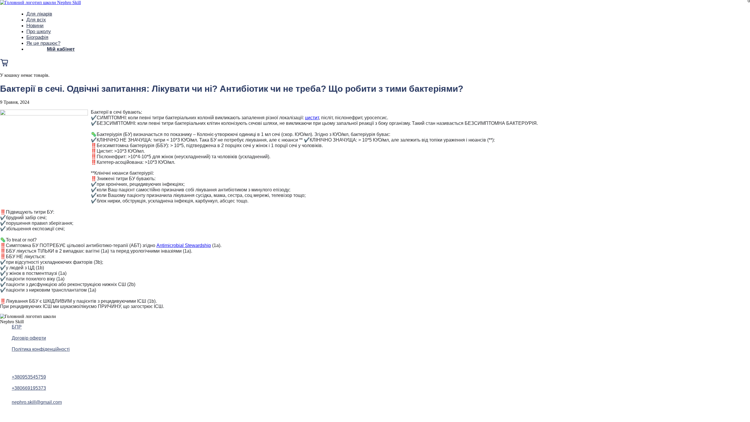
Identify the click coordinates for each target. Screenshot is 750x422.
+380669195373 (29, 388)
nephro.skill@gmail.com (37, 402)
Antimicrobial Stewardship (183, 245)
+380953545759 (29, 377)
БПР (17, 326)
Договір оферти (29, 338)
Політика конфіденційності (41, 349)
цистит (312, 117)
